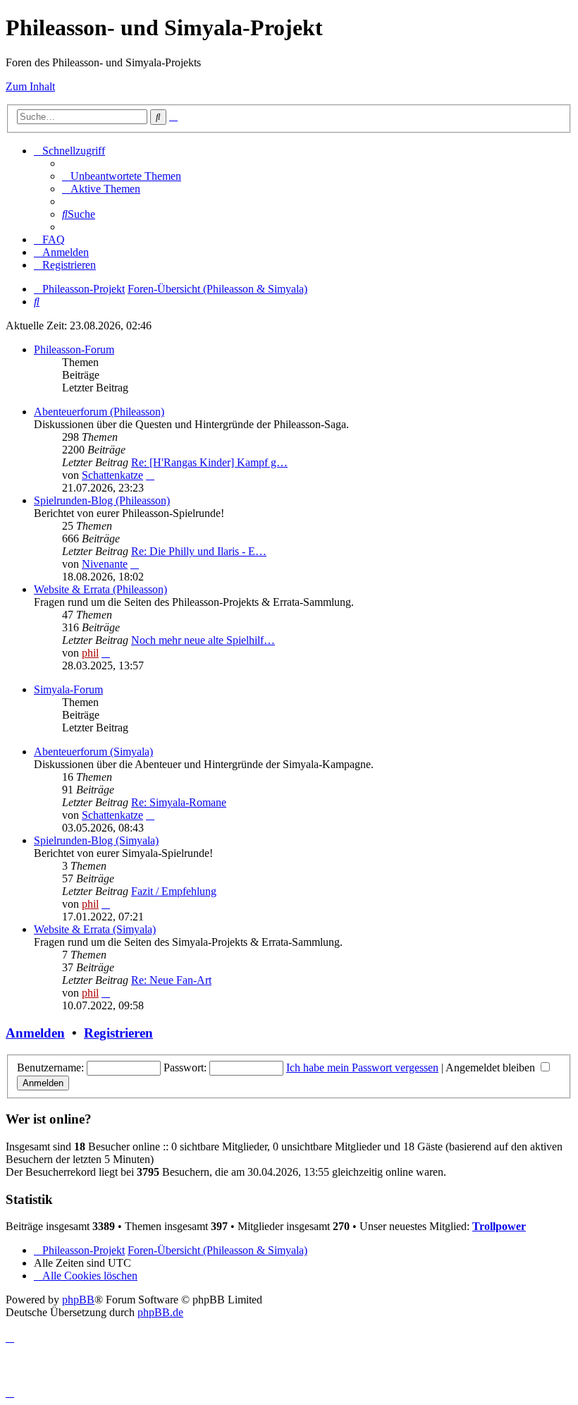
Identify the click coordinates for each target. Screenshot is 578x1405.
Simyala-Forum (68, 689)
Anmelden (35, 1033)
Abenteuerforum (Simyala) (93, 752)
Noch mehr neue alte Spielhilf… (203, 640)
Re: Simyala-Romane (178, 802)
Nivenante (105, 564)
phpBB (78, 1300)
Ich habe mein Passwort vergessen (362, 1067)
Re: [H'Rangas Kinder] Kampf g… (209, 462)
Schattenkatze (112, 475)
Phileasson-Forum (74, 349)
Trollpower (499, 1226)
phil (90, 653)
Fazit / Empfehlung (173, 891)
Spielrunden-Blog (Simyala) (96, 840)
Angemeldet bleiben (491, 1067)
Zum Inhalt (30, 86)
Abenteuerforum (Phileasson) (99, 412)
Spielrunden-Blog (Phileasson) (102, 500)
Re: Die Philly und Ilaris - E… (198, 551)
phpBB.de (160, 1312)
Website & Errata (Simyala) (95, 929)
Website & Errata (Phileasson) (100, 589)
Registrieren (118, 1033)
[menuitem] (121, 176)
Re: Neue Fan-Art (171, 980)
